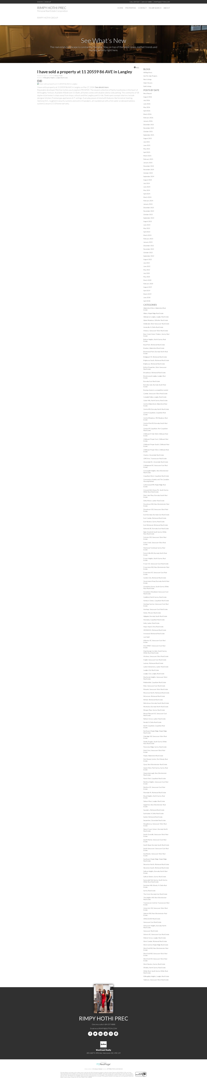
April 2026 (146, 111)
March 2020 (147, 280)
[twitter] (95, 1034)
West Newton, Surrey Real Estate (154, 964)
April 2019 (146, 290)
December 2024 (148, 166)
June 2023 (146, 225)
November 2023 (148, 211)
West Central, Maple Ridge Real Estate (155, 945)
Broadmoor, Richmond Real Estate (154, 372)
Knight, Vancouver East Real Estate (154, 660)
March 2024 (147, 197)
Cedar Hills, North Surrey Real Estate (155, 400)
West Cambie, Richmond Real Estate (155, 941)
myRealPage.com (103, 1064)
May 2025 (146, 149)
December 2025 (148, 124)
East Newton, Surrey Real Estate (154, 521)
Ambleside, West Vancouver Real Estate (156, 324)
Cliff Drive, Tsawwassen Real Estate (155, 458)
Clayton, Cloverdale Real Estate (153, 455)
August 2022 (147, 259)
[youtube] (106, 1034)
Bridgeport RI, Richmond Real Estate (155, 357)
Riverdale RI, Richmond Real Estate (154, 792)
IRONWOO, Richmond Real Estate (154, 630)
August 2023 (147, 221)
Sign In (40, 2)
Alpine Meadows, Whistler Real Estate (155, 320)
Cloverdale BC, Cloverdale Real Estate (155, 462)
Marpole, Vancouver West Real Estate (155, 689)
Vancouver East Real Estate (152, 922)
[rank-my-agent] (116, 1034)
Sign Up (48, 2)
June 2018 (146, 297)
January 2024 (147, 204)
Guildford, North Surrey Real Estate (155, 597)
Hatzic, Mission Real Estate (152, 613)
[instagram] (111, 1034)
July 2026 (146, 100)
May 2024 (146, 190)
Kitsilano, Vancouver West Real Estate (155, 656)
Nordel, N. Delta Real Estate (152, 722)
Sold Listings (147, 86)
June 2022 (146, 266)
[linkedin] (101, 1034)
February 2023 (148, 239)
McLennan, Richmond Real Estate (154, 696)
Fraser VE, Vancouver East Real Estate (156, 564)
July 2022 (146, 263)
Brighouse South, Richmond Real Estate (156, 360)
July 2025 (146, 142)
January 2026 (147, 121)
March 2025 (147, 156)
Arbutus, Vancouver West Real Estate (155, 331)
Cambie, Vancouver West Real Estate (155, 393)
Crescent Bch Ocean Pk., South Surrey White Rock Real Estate (155, 491)
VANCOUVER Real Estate (151, 919)
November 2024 (148, 169)
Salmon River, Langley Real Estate (154, 801)
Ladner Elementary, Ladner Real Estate (155, 667)
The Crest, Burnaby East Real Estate (155, 894)
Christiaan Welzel (97, 1069)
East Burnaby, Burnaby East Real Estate (156, 515)
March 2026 (147, 114)
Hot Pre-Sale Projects (150, 76)
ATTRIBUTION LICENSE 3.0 (115, 1069)
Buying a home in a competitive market (155, 390)
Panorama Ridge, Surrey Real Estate (155, 747)
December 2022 (148, 245)
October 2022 (148, 252)
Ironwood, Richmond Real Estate (154, 633)
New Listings (147, 79)
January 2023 (147, 242)
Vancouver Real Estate (150, 931)
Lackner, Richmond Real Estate (153, 663)
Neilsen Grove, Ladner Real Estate (154, 719)
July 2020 (146, 273)
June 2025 (146, 145)
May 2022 (146, 270)
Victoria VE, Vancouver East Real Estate (156, 934)
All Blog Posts (147, 72)
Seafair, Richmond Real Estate (152, 817)
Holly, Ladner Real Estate (151, 623)
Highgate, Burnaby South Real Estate (155, 616)
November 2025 (148, 128)
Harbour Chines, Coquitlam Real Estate (156, 600)
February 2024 (148, 201)
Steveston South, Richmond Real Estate (156, 868)
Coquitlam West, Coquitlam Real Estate (156, 476)
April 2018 (146, 301)
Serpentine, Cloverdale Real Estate (154, 820)
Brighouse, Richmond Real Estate (154, 364)
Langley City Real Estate (151, 670)
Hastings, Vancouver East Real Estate (155, 609)
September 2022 (148, 256)
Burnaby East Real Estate (151, 381)
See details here (102, 87)
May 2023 (146, 228)
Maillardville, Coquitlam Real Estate (154, 682)
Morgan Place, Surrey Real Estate (154, 710)
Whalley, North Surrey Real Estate (154, 967)
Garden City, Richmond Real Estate (154, 578)
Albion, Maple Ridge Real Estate (153, 313)
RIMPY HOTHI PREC (51, 8)
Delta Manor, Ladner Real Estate (153, 501)
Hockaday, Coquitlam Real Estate (154, 620)
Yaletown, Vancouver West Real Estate (156, 980)
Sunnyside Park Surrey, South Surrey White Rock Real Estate (155, 881)
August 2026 (147, 97)
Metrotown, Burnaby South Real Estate (156, 703)
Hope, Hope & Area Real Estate (153, 627)
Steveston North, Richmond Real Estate (156, 864)
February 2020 (148, 284)
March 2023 (147, 235)
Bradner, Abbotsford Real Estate (153, 348)
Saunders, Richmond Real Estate (153, 810)
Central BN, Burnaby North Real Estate (156, 409)
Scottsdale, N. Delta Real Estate (153, 813)
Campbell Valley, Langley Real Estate (154, 397)
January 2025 (147, 163)
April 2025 (146, 152)
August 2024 (147, 180)
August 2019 (147, 287)
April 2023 (146, 232)
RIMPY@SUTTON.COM (108, 1028)
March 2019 (147, 294)
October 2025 (148, 131)
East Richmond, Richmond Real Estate (155, 525)
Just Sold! (146, 637)
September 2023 (148, 218)
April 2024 (146, 194)
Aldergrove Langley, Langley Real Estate (156, 317)
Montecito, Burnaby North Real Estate (155, 707)
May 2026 (146, 107)
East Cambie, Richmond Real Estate (154, 518)
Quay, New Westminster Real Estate (155, 764)
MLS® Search (155, 8)
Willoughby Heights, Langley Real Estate (55, 78)
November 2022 (148, 249)
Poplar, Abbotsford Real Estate (153, 756)
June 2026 (146, 104)
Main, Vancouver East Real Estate (154, 686)
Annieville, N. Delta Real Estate (153, 327)
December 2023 (148, 207)
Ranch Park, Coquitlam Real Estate (154, 778)
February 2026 (148, 118)
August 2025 (147, 138)
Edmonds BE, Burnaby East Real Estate (156, 528)
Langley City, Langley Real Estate (153, 674)
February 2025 (148, 159)
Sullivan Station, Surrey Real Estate (154, 876)
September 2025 (148, 135)
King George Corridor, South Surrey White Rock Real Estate (155, 652)
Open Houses (147, 83)
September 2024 (148, 176)
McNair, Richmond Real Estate (153, 700)
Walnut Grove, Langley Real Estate (154, 938)
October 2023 (148, 214)
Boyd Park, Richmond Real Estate (154, 345)
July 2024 (146, 183)
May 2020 (146, 277)
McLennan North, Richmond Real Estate (156, 693)
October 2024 (148, 173)
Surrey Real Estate (149, 891)
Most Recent (147, 93)
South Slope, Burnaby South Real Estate (156, 845)
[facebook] (90, 1034)
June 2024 (146, 187)
